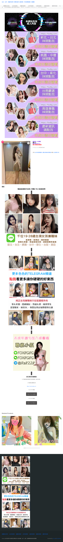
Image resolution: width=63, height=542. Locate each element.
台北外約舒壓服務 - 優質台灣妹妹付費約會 (43, 152)
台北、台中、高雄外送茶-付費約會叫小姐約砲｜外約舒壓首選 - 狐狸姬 (18, 2)
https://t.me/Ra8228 (31, 402)
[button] (28, 143)
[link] (60, 6)
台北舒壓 (55, 152)
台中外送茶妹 (25, 534)
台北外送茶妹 (11, 534)
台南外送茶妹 (31, 534)
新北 (58, 152)
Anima (54, 538)
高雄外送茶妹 (38, 534)
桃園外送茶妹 (18, 534)
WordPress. (58, 538)
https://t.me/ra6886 (31, 394)
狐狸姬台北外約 (5, 534)
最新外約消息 (45, 534)
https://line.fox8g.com (31, 386)
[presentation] (58, 415)
